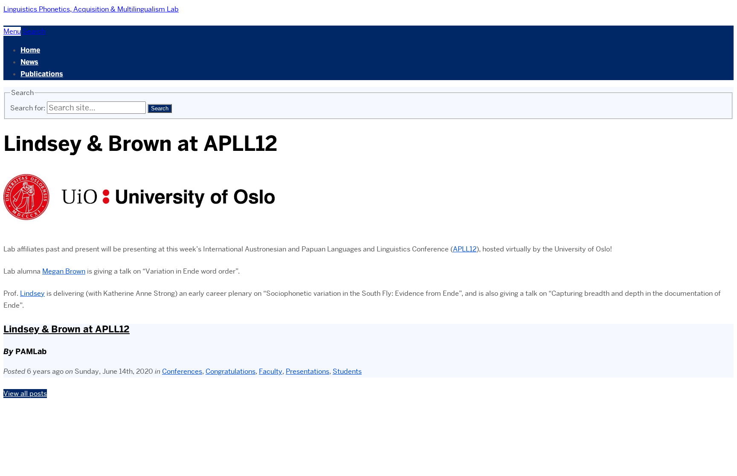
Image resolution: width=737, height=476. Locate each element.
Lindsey (32, 293)
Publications (41, 73)
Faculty (270, 371)
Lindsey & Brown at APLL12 (66, 329)
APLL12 (464, 249)
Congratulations (230, 371)
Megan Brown (63, 271)
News (29, 62)
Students (347, 371)
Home (30, 50)
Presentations (307, 371)
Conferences (182, 371)
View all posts (25, 393)
